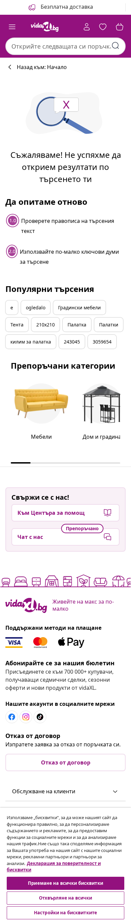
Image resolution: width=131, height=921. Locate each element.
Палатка (77, 324)
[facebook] (11, 717)
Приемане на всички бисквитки (65, 883)
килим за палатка (30, 342)
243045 (72, 342)
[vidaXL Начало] (44, 27)
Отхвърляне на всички (65, 898)
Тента (17, 324)
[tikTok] (40, 717)
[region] (65, 864)
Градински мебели (79, 307)
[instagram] (26, 717)
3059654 (102, 342)
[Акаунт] (86, 26)
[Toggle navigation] (12, 27)
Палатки (108, 324)
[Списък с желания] (102, 26)
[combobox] (65, 46)
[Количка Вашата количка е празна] (120, 26)
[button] (60, 7)
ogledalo (35, 307)
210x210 (45, 324)
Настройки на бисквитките (65, 913)
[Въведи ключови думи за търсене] (115, 45)
